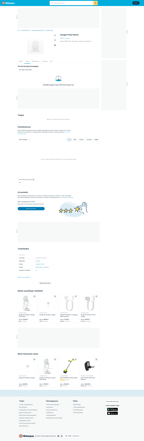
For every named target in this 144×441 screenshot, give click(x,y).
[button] (55, 35)
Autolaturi (46, 267)
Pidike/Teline (39, 267)
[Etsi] (95, 3)
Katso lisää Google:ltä (24, 277)
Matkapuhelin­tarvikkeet (38, 30)
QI (36, 270)
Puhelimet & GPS (26, 30)
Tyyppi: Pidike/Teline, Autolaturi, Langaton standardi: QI (75, 41)
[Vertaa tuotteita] (55, 45)
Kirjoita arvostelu (65, 38)
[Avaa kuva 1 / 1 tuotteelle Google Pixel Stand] (35, 45)
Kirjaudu (136, 3)
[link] (27, 308)
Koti (19, 30)
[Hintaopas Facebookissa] (58, 436)
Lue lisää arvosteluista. (67, 197)
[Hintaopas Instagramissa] (62, 436)
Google (38, 261)
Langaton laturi (49, 30)
